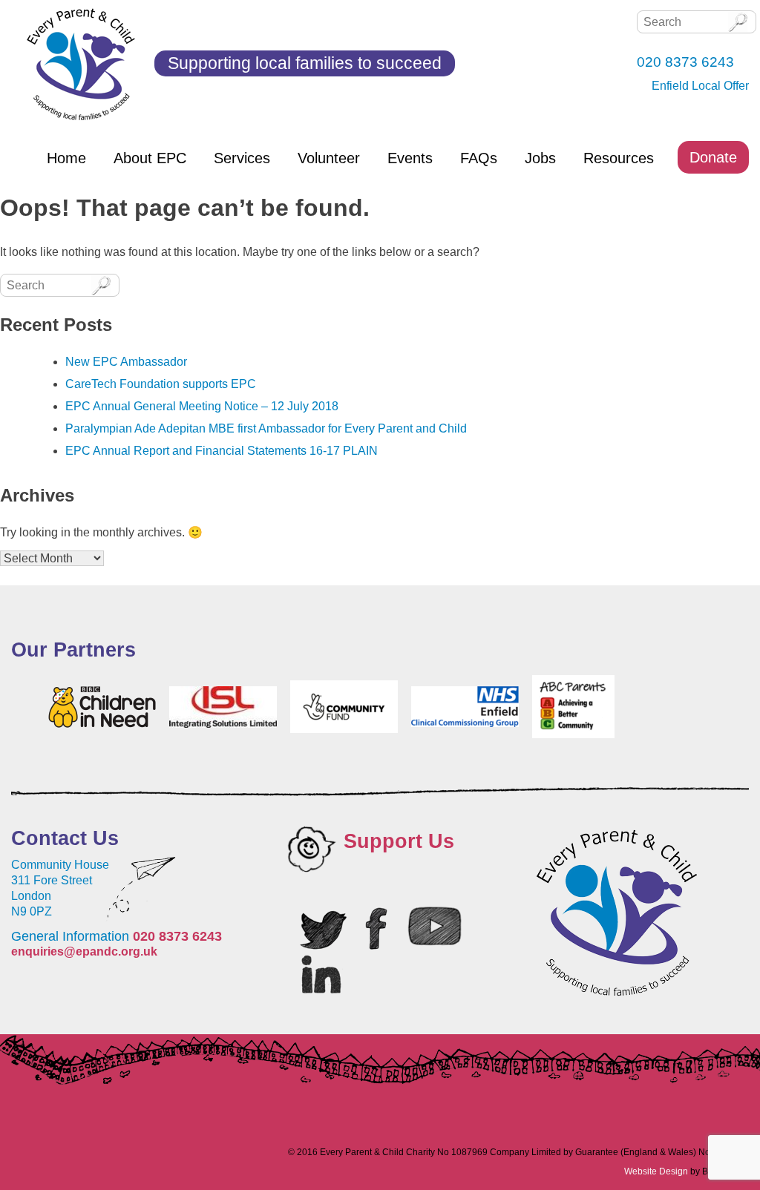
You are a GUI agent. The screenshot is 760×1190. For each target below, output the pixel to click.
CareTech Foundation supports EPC (160, 384)
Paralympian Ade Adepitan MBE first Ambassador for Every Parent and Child (266, 428)
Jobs (540, 158)
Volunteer (329, 158)
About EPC (150, 158)
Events (410, 158)
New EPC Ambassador (126, 361)
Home (66, 158)
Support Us (399, 841)
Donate (713, 157)
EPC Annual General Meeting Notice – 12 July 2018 (201, 406)
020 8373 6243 (177, 936)
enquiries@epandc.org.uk (84, 951)
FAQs (478, 158)
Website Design (656, 1171)
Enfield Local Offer (700, 85)
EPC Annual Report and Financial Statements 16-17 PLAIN (221, 450)
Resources (618, 158)
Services (242, 158)
